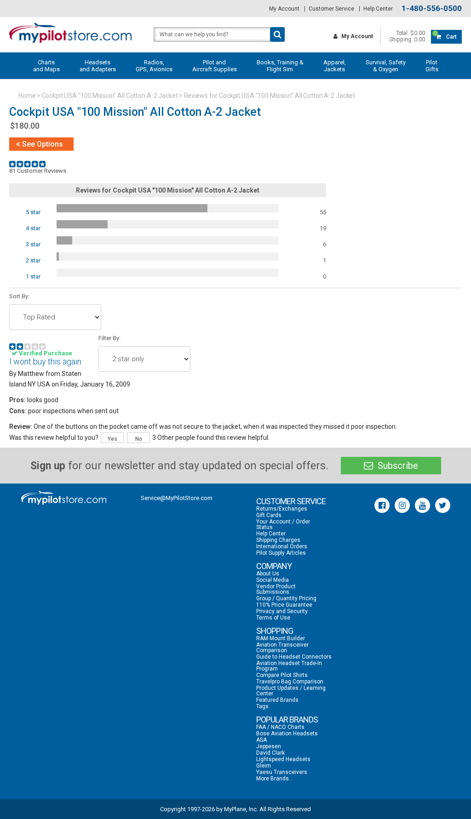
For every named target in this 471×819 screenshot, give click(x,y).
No (138, 439)
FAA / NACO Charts (280, 727)
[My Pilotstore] (63, 498)
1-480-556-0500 (432, 8)
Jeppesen (268, 746)
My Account (284, 8)
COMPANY (274, 566)
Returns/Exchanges (281, 509)
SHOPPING (274, 631)
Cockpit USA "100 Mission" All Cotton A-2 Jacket (110, 95)
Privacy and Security (282, 611)
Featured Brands (277, 700)
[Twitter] (442, 505)
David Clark (270, 753)
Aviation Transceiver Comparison (282, 647)
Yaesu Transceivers (281, 772)
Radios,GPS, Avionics (154, 66)
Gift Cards (268, 515)
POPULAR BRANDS (287, 719)
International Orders (281, 546)
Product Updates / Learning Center (291, 690)
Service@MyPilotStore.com (177, 498)
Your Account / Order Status (283, 524)
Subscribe (396, 465)
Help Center (378, 8)
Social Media (272, 580)
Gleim (263, 765)
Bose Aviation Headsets (287, 733)
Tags (262, 706)
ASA (261, 740)
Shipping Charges (278, 540)
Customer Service (331, 8)
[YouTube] (422, 505)
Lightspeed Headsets (283, 759)
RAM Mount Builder (280, 638)
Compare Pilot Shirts (282, 675)
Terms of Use (273, 617)
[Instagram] (402, 505)
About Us (267, 573)
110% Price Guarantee (284, 605)
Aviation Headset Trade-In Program (289, 665)
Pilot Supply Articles (281, 553)
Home (27, 95)
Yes (112, 439)
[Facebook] (382, 505)
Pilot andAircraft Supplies (214, 66)
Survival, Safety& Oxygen (386, 66)
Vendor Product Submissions (276, 589)
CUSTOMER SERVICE (291, 501)
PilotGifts (431, 66)
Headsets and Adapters (98, 66)
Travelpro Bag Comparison (289, 681)
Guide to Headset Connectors (294, 657)
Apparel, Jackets (334, 66)
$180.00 (25, 126)
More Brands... (274, 778)
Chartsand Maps (46, 66)
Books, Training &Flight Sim (280, 66)
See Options (41, 144)
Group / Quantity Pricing (286, 598)
